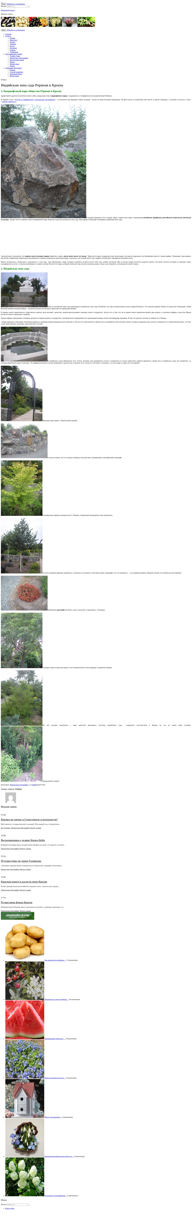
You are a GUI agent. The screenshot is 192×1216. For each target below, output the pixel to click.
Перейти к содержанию (16, 4)
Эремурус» (12, 102)
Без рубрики (5, 828)
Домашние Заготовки (13, 68)
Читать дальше (35, 828)
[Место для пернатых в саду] (24, 1117)
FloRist (34, 785)
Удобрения (14, 52)
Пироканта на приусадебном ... (56, 999)
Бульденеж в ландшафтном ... (56, 1196)
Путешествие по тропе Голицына (21, 860)
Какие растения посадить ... (55, 1078)
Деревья (13, 44)
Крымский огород (8, 10)
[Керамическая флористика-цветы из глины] (24, 1156)
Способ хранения (16, 72)
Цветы (12, 66)
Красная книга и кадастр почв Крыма (24, 881)
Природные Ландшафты (19, 58)
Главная (8, 34)
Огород (8, 36)
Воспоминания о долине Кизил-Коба (23, 840)
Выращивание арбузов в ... (55, 1039)
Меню (4, 4)
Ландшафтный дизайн (13, 54)
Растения (13, 48)
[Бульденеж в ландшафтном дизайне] (24, 1196)
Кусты (12, 46)
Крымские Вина (16, 74)
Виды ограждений (17, 60)
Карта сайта (9, 1208)
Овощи (12, 38)
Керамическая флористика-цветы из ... (59, 1156)
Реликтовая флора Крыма (16, 902)
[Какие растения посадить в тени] (24, 1078)
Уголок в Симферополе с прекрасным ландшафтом (35, 100)
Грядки (12, 42)
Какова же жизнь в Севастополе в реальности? (29, 819)
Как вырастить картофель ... (55, 960)
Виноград (13, 40)
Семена (12, 50)
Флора (12, 62)
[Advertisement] (67, 237)
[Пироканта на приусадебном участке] (24, 999)
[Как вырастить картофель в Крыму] (24, 960)
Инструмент (14, 76)
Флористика (14, 64)
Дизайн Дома (15, 56)
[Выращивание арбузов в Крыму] (24, 1039)
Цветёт (5, 102)
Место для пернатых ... (53, 1117)
